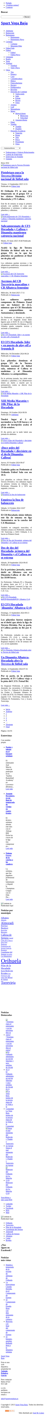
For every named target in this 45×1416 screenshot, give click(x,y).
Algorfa (3, 920)
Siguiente (9, 725)
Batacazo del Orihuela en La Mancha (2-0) (9, 1188)
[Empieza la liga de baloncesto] (13, 495)
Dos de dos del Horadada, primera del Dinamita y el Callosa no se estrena (16, 552)
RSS (7, 1210)
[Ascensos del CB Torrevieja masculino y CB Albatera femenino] (16, 276)
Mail (7, 1213)
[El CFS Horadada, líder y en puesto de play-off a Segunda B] (16, 337)
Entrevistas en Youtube (14, 157)
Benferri (4, 928)
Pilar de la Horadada (6, 967)
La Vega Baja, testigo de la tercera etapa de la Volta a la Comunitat (10, 1118)
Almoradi (7, 923)
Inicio (8, 709)
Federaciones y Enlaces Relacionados (20, 152)
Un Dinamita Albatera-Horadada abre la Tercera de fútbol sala (15, 660)
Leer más (9, 789)
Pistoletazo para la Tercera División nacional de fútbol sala (15, 176)
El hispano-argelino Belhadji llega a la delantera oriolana (9, 1344)
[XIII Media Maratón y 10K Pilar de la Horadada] (16, 396)
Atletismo (14, 415)
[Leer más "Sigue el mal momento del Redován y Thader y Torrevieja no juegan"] (9, 1146)
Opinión (9, 159)
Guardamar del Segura (6, 953)
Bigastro (4, 932)
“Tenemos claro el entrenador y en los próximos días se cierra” (10, 1043)
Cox (3, 940)
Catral (11, 938)
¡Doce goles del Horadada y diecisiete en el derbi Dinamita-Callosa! (16, 452)
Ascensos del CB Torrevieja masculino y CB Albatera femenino (15, 284)
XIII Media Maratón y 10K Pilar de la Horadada (15, 404)
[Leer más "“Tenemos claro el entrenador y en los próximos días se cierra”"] (10, 1035)
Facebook (9, 1208)
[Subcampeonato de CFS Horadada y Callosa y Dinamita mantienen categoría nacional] (16, 221)
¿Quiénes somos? (12, 5)
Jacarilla (9, 954)
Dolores (4, 944)
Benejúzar (4, 926)
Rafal (3, 971)
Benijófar (4, 930)
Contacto (9, 7)
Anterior (9, 711)
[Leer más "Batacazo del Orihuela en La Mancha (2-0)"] (9, 1180)
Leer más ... (5, 214)
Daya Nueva (9, 940)
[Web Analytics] (10, 1411)
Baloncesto (15, 295)
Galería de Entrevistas (14, 154)
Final (8, 727)
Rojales (4, 973)
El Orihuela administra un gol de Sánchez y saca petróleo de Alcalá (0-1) (10, 1080)
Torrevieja (8, 983)
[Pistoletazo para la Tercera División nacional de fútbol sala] (16, 167)
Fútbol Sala (15, 186)
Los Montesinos (6, 956)
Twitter (8, 1206)
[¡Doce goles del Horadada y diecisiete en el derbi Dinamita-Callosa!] (16, 443)
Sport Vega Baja (21, 1405)
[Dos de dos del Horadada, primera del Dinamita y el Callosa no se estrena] (16, 543)
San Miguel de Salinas (6, 978)
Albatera (5, 918)
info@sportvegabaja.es (9, 1399)
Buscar (27, 17)
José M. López (38, 1413)
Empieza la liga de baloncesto (12, 501)
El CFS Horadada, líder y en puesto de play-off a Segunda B (16, 345)
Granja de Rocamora (6, 949)
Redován (9, 971)
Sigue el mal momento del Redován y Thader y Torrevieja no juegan (9, 1156)
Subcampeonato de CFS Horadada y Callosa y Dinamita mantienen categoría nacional (15, 230)
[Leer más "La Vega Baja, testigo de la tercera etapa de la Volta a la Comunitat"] (10, 1109)
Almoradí (9, 1232)
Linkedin (9, 1204)
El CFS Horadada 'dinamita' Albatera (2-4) (16, 606)
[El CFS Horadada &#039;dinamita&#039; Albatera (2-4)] (16, 599)
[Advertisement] (13, 997)
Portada (9, 3)
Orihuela (11, 961)
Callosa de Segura (6, 936)
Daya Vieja (4, 942)
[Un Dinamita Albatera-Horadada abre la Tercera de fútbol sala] (16, 652)
